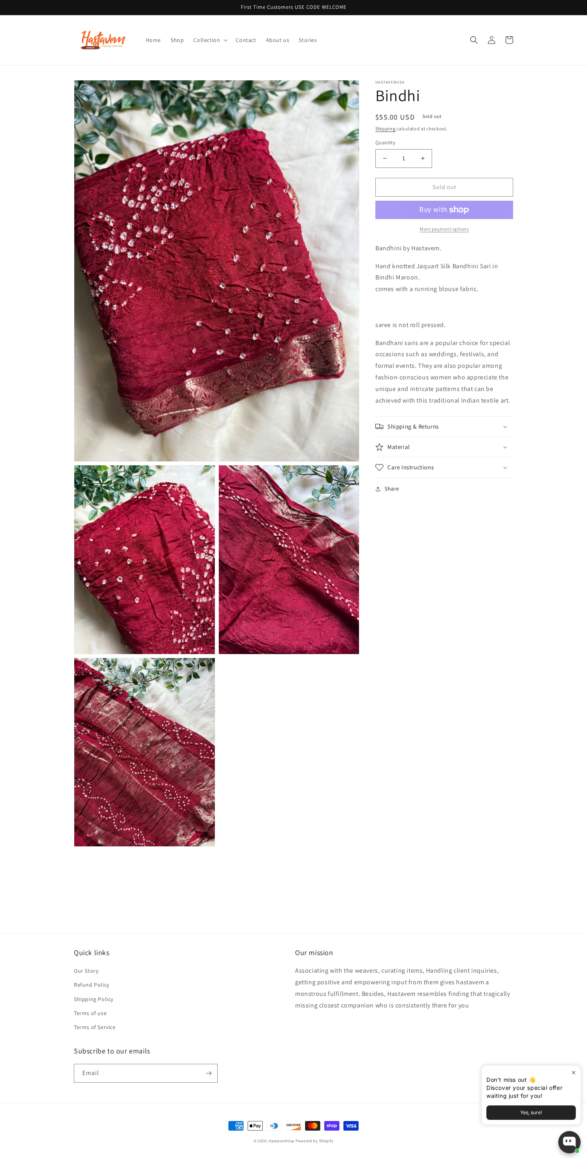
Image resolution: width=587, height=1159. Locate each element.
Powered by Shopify (314, 1140)
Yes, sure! (531, 1112)
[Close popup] (573, 1072)
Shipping (385, 129)
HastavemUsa (281, 1140)
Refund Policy (91, 984)
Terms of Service (95, 1027)
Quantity (385, 142)
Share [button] (392, 488)
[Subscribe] (208, 1073)
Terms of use (90, 1013)
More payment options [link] (444, 229)
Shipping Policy (93, 999)
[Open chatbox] (569, 1142)
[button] (209, 40)
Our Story (86, 970)
